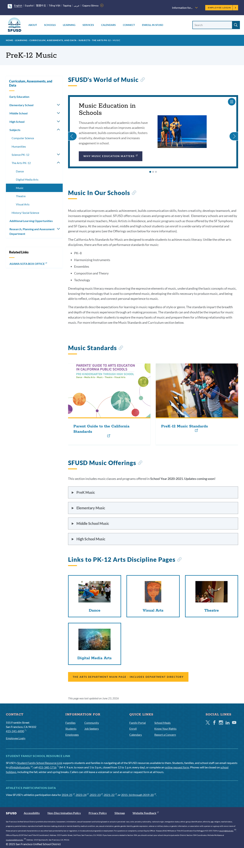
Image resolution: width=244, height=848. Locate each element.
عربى (76, 5)
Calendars (108, 24)
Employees (72, 734)
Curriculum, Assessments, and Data (53, 40)
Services (88, 24)
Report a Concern (165, 734)
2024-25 (67, 794)
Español (29, 5)
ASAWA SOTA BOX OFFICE (27, 263)
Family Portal (137, 722)
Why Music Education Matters (109, 156)
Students (70, 728)
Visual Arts (22, 204)
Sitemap (119, 813)
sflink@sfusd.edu (19, 767)
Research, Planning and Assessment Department (31, 231)
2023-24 (81, 794)
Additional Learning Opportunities (31, 221)
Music (19, 188)
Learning (69, 24)
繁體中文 (41, 5)
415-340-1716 (47, 767)
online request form (177, 767)
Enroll (133, 728)
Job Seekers (91, 728)
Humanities (19, 146)
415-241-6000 (15, 731)
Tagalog (67, 5)
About (32, 24)
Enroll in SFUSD (152, 24)
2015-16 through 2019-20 (137, 794)
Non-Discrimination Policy (64, 813)
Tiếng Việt (54, 5)
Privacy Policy (98, 813)
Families (70, 722)
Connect (129, 24)
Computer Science (23, 138)
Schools (50, 24)
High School (16, 121)
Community (91, 722)
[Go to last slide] (72, 131)
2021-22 (109, 794)
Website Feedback (144, 813)
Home (9, 40)
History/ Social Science (25, 212)
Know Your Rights (165, 728)
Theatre (21, 196)
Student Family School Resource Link (39, 762)
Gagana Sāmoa (90, 5)
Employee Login (219, 7)
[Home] (14, 25)
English (18, 5)
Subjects (84, 40)
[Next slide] (233, 131)
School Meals (162, 722)
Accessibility (32, 813)
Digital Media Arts (27, 179)
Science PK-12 (20, 154)
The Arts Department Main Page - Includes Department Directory (128, 676)
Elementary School (21, 105)
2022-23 (95, 794)
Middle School (18, 113)
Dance (20, 171)
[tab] (150, 172)
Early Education (19, 96)
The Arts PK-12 (101, 40)
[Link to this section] (142, 80)
